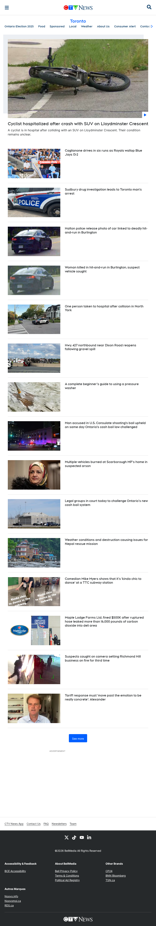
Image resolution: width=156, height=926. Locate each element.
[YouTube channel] (82, 837)
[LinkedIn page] (89, 837)
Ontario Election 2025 (19, 26)
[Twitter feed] (66, 837)
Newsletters (59, 823)
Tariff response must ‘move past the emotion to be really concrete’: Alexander (103, 697)
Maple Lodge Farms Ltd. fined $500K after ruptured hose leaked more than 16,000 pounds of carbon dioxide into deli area (104, 621)
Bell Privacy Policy (66, 871)
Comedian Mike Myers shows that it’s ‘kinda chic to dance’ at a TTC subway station (103, 581)
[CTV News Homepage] (78, 7)
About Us (103, 26)
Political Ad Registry (67, 880)
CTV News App (14, 823)
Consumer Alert (125, 26)
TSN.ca (110, 880)
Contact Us (34, 823)
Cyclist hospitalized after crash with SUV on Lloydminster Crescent (78, 123)
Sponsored (57, 26)
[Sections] (7, 7)
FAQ (46, 823)
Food (41, 26)
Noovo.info (11, 896)
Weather (86, 26)
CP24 (109, 871)
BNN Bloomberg (116, 875)
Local (72, 26)
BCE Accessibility (15, 871)
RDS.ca (9, 905)
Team (73, 823)
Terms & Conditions (67, 875)
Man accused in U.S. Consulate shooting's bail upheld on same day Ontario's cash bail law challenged (105, 425)
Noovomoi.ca (13, 900)
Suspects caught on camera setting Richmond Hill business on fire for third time (103, 658)
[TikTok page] (74, 837)
